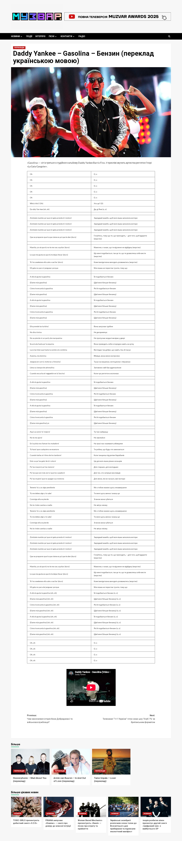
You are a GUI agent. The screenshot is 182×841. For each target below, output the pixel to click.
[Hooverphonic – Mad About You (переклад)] (30, 762)
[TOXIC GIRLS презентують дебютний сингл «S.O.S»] (26, 807)
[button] (169, 36)
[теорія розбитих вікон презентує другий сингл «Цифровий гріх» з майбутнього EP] (156, 807)
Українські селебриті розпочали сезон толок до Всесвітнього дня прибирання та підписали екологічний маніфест (123, 826)
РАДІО (81, 36)
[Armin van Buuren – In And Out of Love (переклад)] (71, 762)
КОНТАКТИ (66, 36)
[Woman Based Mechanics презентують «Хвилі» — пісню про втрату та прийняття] (91, 807)
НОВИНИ (15, 36)
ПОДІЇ (29, 36)
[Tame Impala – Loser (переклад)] (111, 762)
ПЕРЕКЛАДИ (19, 47)
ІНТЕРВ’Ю (40, 36)
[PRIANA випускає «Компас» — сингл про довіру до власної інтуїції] (58, 807)
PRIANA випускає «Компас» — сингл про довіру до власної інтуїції (58, 823)
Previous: (49, 718)
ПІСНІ (51, 36)
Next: (129, 718)
